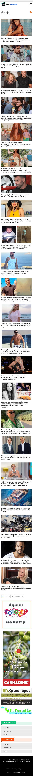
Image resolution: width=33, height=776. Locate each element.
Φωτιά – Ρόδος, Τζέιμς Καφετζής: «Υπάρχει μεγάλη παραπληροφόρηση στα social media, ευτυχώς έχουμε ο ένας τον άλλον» (16, 299)
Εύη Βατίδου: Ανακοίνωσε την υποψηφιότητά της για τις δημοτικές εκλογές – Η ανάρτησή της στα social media (16, 170)
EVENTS (6, 734)
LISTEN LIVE (7, 727)
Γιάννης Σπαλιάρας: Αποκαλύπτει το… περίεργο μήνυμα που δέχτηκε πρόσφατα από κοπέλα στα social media (15, 351)
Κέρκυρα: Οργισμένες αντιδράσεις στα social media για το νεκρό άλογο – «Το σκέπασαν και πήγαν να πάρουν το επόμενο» (14, 404)
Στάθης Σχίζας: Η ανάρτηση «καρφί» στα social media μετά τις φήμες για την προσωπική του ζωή (15, 273)
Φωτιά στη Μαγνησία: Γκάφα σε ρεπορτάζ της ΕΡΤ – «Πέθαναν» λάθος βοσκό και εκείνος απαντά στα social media (15, 247)
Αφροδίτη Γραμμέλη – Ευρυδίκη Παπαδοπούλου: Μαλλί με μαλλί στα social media (16, 588)
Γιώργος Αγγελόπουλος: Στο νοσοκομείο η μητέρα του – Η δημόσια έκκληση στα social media (16, 92)
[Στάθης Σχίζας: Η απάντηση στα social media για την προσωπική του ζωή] (16, 184)
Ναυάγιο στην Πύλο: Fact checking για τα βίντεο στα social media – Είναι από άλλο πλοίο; (15, 509)
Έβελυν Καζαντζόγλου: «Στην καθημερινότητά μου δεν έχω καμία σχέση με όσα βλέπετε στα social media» (15, 144)
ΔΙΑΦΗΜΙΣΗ (7, 760)
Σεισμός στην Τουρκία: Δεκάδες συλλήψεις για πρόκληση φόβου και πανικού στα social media (16, 535)
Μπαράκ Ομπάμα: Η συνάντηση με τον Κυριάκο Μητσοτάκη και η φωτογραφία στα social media (16, 457)
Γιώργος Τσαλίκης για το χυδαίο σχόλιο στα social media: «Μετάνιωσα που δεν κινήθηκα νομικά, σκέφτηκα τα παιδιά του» (16, 561)
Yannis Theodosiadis (21, 772)
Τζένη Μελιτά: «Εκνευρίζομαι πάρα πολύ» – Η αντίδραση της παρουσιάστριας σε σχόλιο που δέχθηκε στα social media (16, 483)
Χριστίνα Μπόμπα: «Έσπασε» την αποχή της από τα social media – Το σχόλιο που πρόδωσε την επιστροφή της (15, 39)
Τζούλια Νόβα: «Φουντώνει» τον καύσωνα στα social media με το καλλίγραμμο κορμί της (16, 325)
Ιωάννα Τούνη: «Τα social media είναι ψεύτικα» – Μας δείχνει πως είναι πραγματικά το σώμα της (14, 377)
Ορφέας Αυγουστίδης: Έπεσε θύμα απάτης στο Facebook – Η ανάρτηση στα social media (16, 65)
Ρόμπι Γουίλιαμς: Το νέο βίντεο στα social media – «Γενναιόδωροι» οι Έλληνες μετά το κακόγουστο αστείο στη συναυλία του (16, 431)
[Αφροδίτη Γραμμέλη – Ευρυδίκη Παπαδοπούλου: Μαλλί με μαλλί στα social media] (16, 575)
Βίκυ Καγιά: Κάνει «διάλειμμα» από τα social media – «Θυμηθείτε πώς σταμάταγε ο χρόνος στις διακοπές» (16, 220)
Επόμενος (18, 596)
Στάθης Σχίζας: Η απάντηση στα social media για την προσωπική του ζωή (14, 195)
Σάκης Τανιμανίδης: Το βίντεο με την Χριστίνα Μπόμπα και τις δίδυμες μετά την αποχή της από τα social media (16, 118)
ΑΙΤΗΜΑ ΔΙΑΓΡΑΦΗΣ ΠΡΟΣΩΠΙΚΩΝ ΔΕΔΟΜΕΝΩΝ (16, 761)
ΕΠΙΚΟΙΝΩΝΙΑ (16, 760)
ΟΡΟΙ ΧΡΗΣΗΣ (25, 760)
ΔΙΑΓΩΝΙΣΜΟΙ (7, 731)
